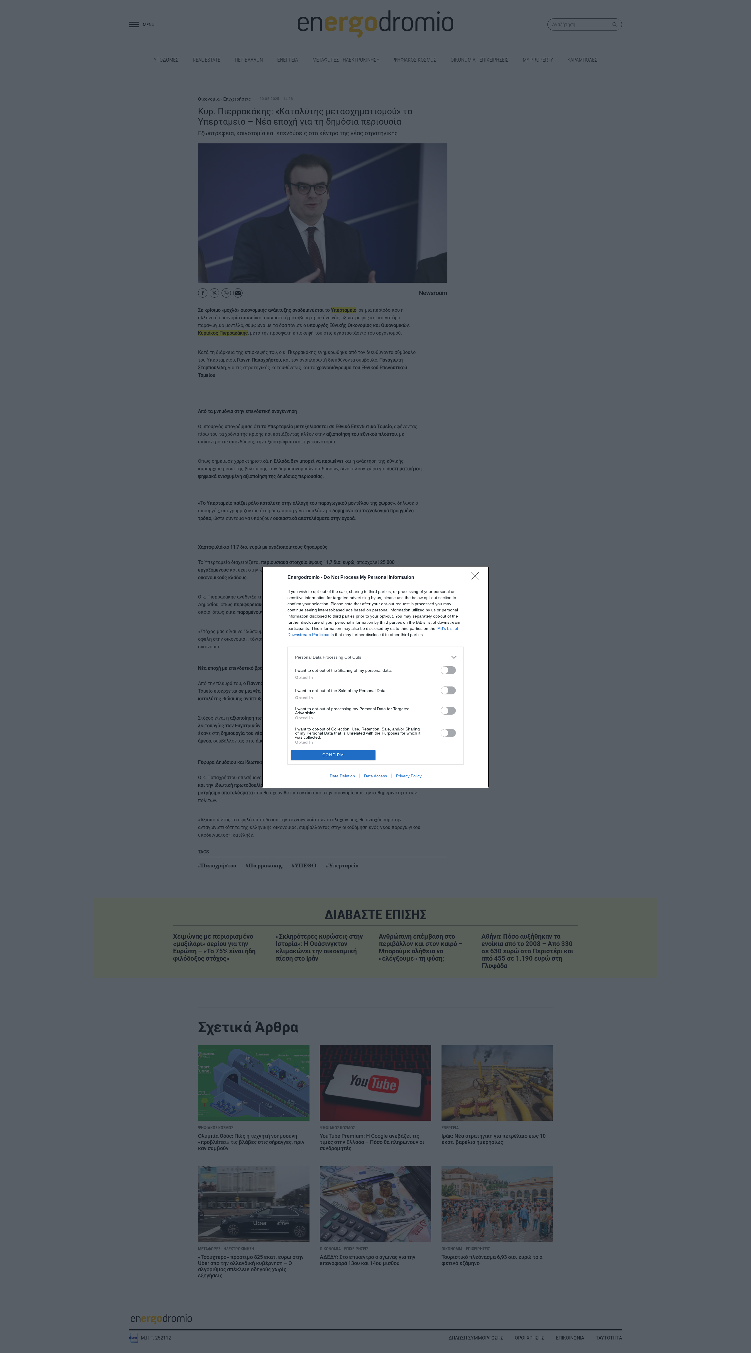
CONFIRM (333, 755)
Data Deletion (342, 776)
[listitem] (375, 657)
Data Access (375, 776)
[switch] (448, 670)
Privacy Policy (409, 776)
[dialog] (375, 676)
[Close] (477, 577)
